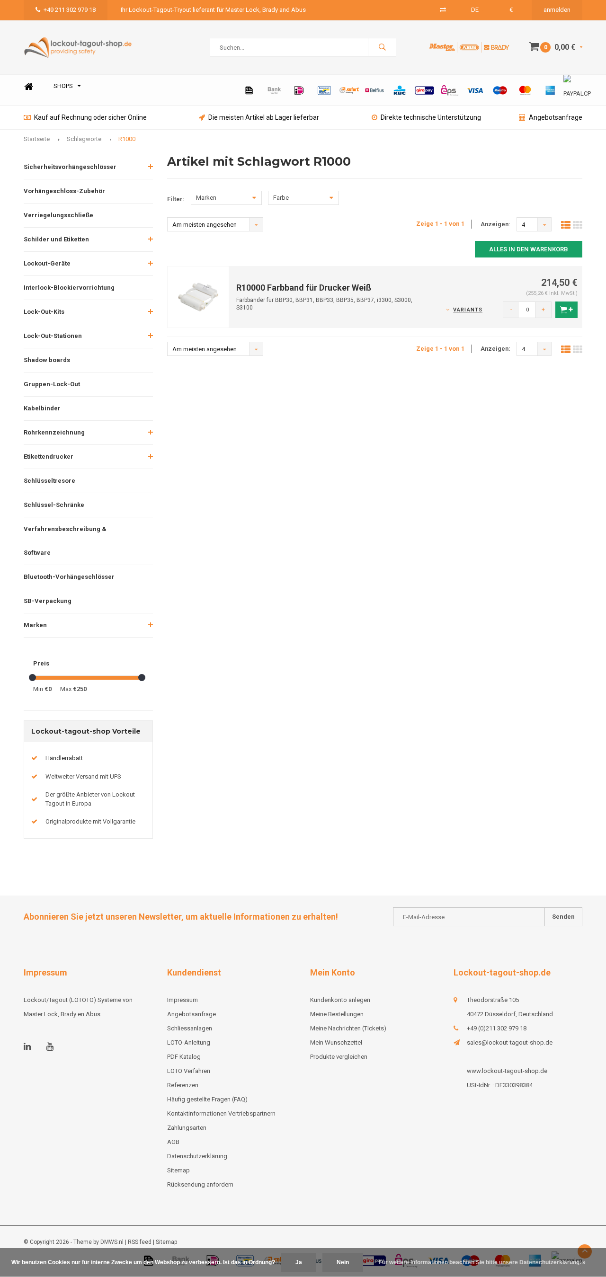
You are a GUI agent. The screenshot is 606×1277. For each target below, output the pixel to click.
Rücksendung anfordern (200, 1184)
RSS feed (140, 1242)
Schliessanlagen (189, 1028)
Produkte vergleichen (338, 1056)
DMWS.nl (112, 1242)
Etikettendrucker (48, 456)
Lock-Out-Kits (44, 311)
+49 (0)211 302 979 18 (496, 1028)
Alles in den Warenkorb (528, 249)
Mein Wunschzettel (336, 1042)
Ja (298, 1262)
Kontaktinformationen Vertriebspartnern (221, 1113)
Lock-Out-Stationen (53, 335)
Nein (343, 1262)
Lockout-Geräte (47, 263)
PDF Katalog (184, 1056)
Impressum (182, 999)
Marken (35, 625)
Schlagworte (84, 138)
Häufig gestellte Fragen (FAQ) (207, 1099)
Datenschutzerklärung (197, 1156)
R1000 (126, 138)
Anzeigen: (495, 224)
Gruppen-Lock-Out (52, 384)
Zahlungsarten (186, 1127)
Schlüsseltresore (49, 480)
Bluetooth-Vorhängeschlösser (69, 576)
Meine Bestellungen (337, 1014)
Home (28, 86)
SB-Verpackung (47, 600)
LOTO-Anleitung (188, 1042)
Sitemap (178, 1170)
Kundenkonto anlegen (340, 999)
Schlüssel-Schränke (54, 504)
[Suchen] (382, 47)
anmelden (557, 9)
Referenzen (182, 1085)
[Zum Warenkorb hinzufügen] (566, 310)
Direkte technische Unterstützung (431, 117)
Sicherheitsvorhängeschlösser (70, 166)
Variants (467, 310)
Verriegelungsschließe (58, 215)
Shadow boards (47, 360)
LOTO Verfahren (188, 1070)
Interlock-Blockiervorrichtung (69, 287)
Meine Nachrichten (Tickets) (348, 1028)
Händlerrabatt (64, 758)
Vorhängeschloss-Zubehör (64, 191)
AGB (173, 1141)
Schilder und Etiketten (56, 239)
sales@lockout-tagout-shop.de (510, 1042)
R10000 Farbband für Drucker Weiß (303, 288)
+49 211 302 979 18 (70, 9)
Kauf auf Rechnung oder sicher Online (90, 117)
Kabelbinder (42, 408)
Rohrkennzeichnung (54, 432)
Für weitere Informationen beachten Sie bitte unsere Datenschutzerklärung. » (482, 1262)
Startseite (37, 138)
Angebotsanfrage (555, 117)
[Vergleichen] (443, 9)
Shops (63, 85)
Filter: (176, 199)
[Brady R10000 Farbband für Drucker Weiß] (198, 296)
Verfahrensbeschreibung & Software (65, 540)
